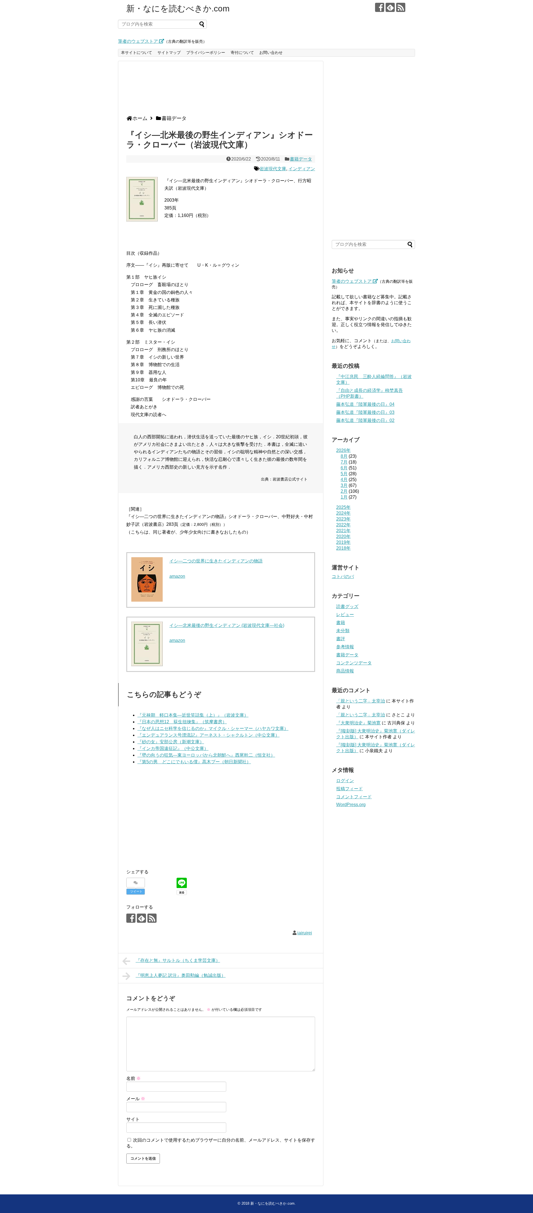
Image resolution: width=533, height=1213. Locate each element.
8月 (344, 456)
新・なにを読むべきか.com (178, 8)
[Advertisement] (219, 90)
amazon (177, 576)
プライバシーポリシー (205, 52)
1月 (344, 497)
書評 (340, 638)
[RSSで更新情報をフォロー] (400, 7)
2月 (344, 491)
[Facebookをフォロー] (379, 7)
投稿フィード (349, 788)
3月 (344, 485)
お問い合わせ (271, 52)
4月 (344, 479)
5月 (344, 473)
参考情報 (345, 646)
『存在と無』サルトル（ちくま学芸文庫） (178, 960)
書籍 (340, 622)
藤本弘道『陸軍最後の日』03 (365, 412)
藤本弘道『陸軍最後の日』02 (365, 420)
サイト (133, 1119)
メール (135, 1098)
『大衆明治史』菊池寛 (358, 723)
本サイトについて (136, 52)
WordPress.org (351, 804)
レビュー (345, 614)
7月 (344, 462)
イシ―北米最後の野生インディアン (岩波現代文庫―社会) (226, 625)
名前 (133, 1078)
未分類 (343, 630)
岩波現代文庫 (273, 168)
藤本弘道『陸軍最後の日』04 (365, 404)
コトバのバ (343, 576)
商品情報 (345, 671)
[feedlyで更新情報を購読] (390, 7)
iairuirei (304, 933)
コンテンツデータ (354, 663)
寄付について (242, 52)
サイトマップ (169, 52)
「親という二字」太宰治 (360, 701)
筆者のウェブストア (138, 41)
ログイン (345, 780)
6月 (344, 468)
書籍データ (301, 159)
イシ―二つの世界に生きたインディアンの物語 (216, 561)
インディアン (301, 168)
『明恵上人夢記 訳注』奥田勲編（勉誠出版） (181, 975)
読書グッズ (347, 606)
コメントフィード (354, 796)
